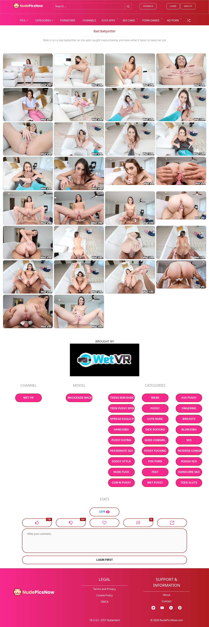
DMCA (104, 601)
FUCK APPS (108, 20)
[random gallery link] (189, 20)
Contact (166, 601)
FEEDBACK (148, 6)
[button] (138, 522)
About (166, 595)
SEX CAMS (129, 20)
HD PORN (173, 20)
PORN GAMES (150, 20)
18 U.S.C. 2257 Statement (104, 620)
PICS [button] (23, 20)
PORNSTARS (67, 20)
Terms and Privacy (104, 589)
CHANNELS (89, 20)
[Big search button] (128, 6)
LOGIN (173, 6)
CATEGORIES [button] (43, 20)
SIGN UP (188, 6)
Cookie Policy (104, 595)
